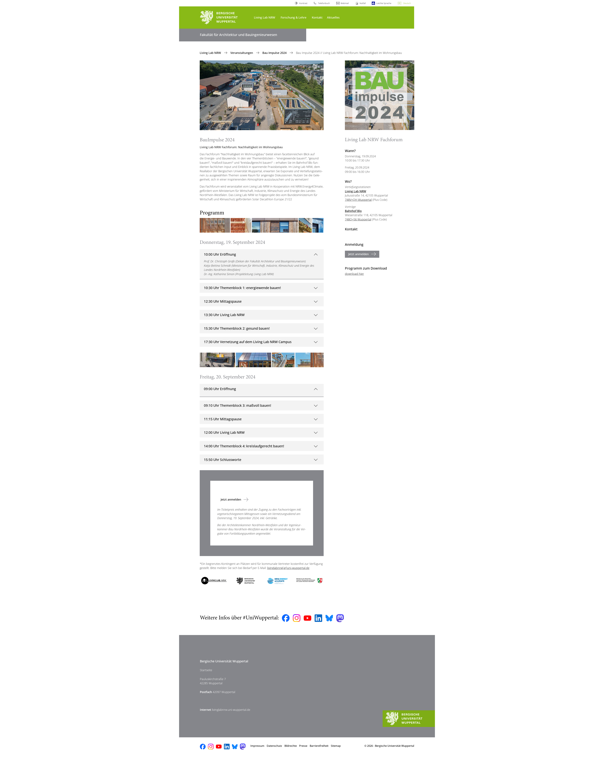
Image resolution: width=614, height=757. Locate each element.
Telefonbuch (324, 3)
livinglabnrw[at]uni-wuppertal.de (288, 568)
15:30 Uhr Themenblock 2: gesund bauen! (237, 328)
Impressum (257, 746)
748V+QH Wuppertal (358, 200)
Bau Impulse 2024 (274, 53)
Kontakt (317, 17)
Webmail (345, 3)
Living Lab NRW (264, 17)
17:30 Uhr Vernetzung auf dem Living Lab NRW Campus (247, 342)
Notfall (363, 3)
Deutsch (407, 3)
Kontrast (303, 3)
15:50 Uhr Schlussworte (222, 459)
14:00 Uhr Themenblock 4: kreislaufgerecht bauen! (244, 446)
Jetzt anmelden (231, 499)
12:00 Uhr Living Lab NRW (224, 432)
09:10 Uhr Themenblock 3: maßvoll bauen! (237, 405)
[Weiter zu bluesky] (329, 618)
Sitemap (336, 746)
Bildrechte (290, 746)
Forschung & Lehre (293, 17)
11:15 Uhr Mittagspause (223, 419)
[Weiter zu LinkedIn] (318, 618)
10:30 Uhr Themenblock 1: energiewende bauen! (242, 288)
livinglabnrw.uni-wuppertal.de (231, 710)
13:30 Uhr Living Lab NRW (224, 315)
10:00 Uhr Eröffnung (220, 254)
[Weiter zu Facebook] (286, 618)
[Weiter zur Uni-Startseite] (225, 17)
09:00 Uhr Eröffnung (220, 389)
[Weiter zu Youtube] (307, 618)
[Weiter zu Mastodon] (340, 618)
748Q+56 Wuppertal (358, 219)
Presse (303, 746)
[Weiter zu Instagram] (296, 618)
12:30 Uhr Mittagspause (223, 301)
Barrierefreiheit (319, 746)
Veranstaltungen (242, 53)
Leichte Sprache (383, 3)
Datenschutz (274, 746)
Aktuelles (333, 17)
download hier (354, 274)
